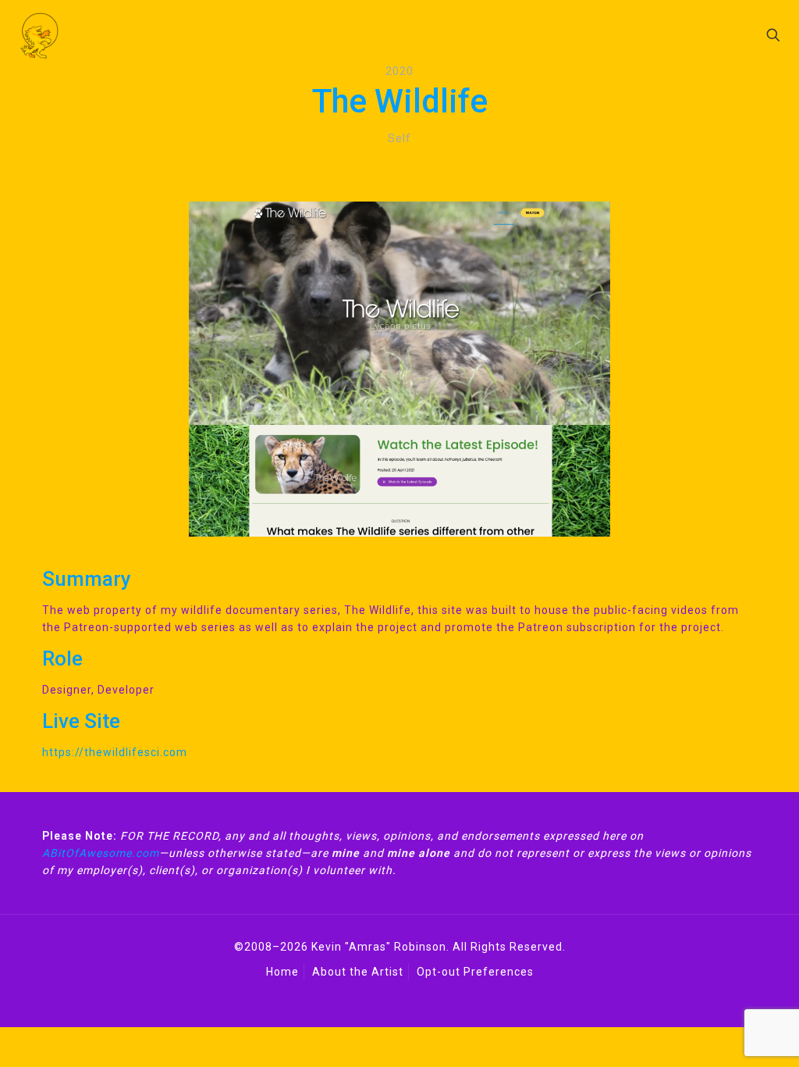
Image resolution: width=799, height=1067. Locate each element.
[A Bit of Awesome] (39, 35)
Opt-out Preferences (475, 971)
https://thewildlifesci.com (114, 752)
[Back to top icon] (689, 999)
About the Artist (357, 971)
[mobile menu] (718, 35)
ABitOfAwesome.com (100, 853)
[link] (399, 369)
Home (282, 971)
